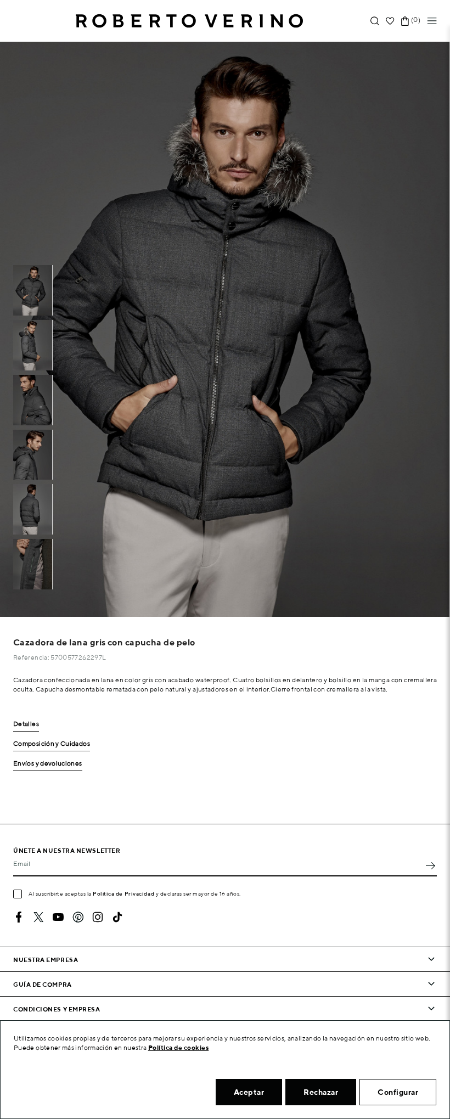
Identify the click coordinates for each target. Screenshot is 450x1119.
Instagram (97, 917)
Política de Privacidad (123, 893)
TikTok (117, 917)
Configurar (398, 1092)
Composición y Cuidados (51, 743)
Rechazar (320, 1092)
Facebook (18, 917)
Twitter (38, 917)
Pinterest (77, 917)
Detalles (26, 724)
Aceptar (249, 1092)
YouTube (58, 917)
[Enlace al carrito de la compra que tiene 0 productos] (405, 21)
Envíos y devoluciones (47, 763)
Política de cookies (178, 1047)
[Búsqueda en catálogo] (374, 21)
